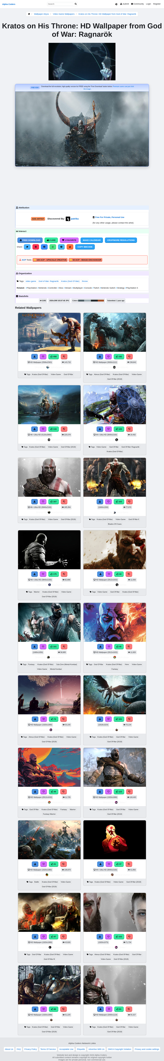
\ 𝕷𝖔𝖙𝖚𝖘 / (57, 729)
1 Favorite (70, 240)
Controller (52, 288)
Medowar (57, 947)
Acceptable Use (66, 1049)
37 (120, 864)
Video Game (56, 374)
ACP (24, 260)
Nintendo (42, 288)
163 (120, 502)
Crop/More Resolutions (121, 240)
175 (55, 574)
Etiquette (81, 1049)
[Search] (76, 4)
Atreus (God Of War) (102, 374)
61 (54, 864)
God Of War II (134, 519)
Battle (36, 882)
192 (120, 356)
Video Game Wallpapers (64, 14)
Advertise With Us (96, 1049)
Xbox (61, 288)
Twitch (96, 288)
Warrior (36, 592)
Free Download (31, 240)
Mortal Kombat (56, 669)
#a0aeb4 (87, 300)
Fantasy (31, 664)
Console (87, 288)
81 (120, 1009)
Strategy (120, 288)
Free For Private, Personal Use (109, 217)
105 (120, 429)
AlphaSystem (57, 367)
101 (55, 646)
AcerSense (57, 512)
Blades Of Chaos (114, 524)
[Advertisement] (82, 185)
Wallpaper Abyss (41, 14)
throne (85, 281)
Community (138, 4)
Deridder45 (122, 367)
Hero (127, 664)
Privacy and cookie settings (147, 1049)
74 (54, 719)
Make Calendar (92, 240)
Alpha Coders (8, 4)
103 (120, 937)
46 (54, 792)
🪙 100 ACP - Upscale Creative (50, 260)
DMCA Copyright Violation (119, 1049)
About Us (9, 1049)
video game (31, 281)
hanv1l (122, 729)
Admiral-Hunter (122, 875)
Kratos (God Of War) (70, 281)
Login (148, 4)
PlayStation (31, 288)
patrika (75, 218)
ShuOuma (57, 585)
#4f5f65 (81, 300)
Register (157, 4)
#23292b (94, 300)
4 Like (52, 240)
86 (54, 1009)
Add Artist (38, 219)
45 (120, 646)
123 (120, 792)
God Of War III (49, 959)
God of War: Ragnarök (49, 281)
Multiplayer (77, 288)
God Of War (68, 374)
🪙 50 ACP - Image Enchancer (85, 260)
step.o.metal (56, 657)
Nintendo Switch (108, 288)
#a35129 (101, 300)
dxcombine (122, 512)
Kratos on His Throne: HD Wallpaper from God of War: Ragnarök (107, 14)
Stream (68, 288)
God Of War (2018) (114, 379)
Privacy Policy (30, 1049)
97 (54, 937)
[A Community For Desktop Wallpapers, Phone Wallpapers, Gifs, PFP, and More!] (29, 14)
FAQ (19, 1049)
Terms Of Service (48, 1049)
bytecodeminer (57, 875)
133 (55, 429)
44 (120, 574)
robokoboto (123, 657)
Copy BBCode (85, 247)
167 (55, 502)
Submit (125, 4)
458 (55, 356)
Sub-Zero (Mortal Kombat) (66, 664)
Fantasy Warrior (49, 814)
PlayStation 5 (131, 288)
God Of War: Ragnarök (130, 447)
